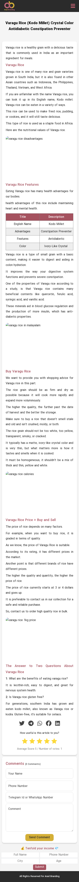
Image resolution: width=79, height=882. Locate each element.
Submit (39, 867)
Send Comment (39, 837)
